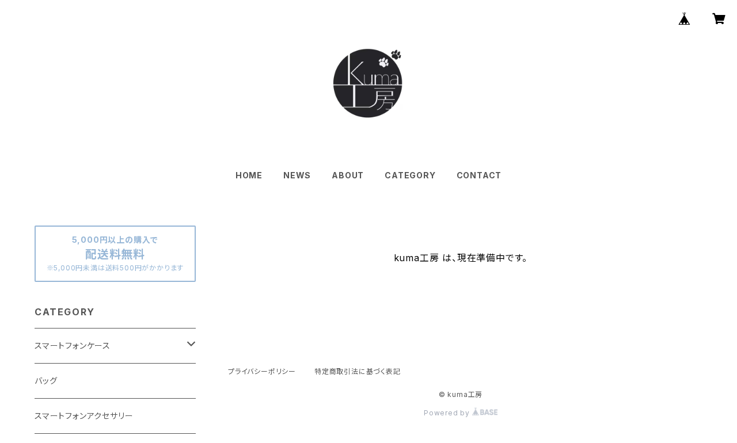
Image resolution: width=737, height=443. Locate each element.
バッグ (46, 380)
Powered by (448, 412)
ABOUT (348, 175)
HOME (249, 175)
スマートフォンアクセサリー (84, 416)
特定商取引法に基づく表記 (357, 371)
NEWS (297, 175)
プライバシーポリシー (262, 371)
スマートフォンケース (73, 345)
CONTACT (479, 175)
